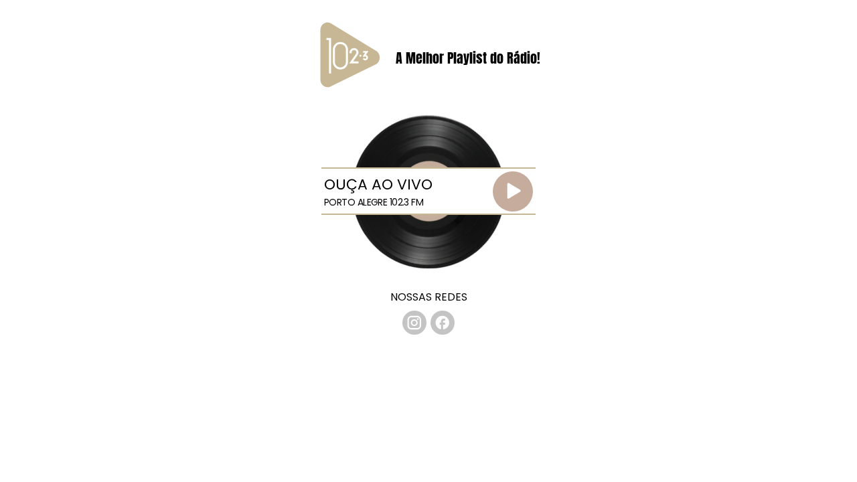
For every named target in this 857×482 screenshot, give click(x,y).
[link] (414, 323)
